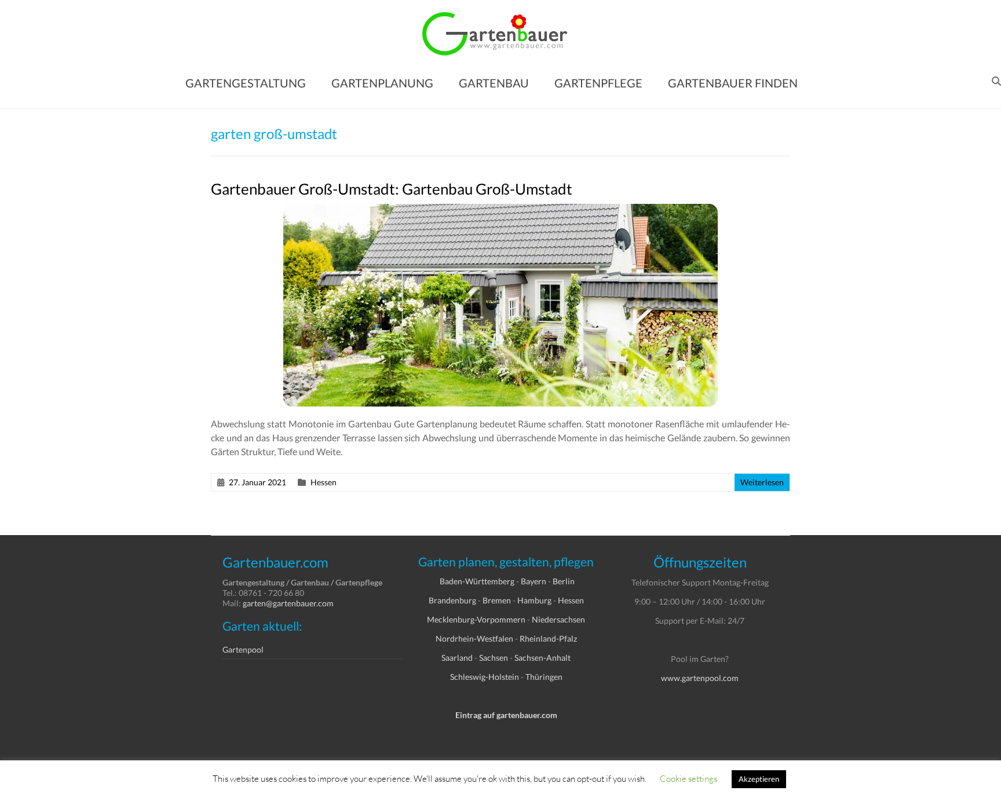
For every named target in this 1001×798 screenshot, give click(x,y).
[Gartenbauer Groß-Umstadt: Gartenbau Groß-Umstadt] (500, 209)
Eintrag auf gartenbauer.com (506, 715)
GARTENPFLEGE (598, 83)
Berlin (564, 581)
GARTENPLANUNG (382, 83)
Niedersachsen (558, 619)
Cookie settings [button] (688, 778)
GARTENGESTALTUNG (245, 83)
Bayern (533, 581)
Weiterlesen (762, 482)
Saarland (457, 657)
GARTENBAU (494, 83)
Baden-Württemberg (477, 581)
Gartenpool (243, 649)
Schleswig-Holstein (484, 677)
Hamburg (534, 600)
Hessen (323, 482)
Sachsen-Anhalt (542, 657)
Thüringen (543, 677)
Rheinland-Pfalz (548, 638)
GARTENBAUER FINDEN (733, 83)
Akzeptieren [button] (759, 779)
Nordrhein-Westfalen (474, 638)
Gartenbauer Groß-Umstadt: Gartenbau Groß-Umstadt (391, 189)
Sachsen (493, 657)
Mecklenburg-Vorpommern (476, 619)
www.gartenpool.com (700, 678)
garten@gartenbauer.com (288, 603)
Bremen (497, 600)
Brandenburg (452, 600)
